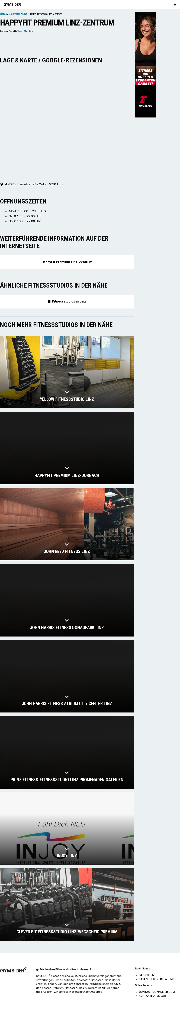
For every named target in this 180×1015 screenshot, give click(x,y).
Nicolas (28, 31)
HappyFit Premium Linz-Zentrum (66, 262)
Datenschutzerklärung (156, 979)
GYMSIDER (12, 4)
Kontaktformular (152, 995)
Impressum (147, 975)
